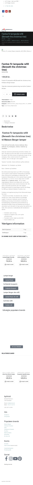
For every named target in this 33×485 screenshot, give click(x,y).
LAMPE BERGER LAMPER (14, 255)
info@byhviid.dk (11, 403)
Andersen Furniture (8, 425)
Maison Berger (19, 103)
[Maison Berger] (23, 330)
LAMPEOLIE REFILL (11, 103)
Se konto (6, 443)
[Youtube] (15, 458)
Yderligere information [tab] (9, 122)
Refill (12, 105)
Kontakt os (6, 414)
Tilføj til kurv (20, 94)
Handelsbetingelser (8, 448)
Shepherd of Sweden (9, 429)
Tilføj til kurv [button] (9, 264)
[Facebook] (3, 11)
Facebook (3, 116)
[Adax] (23, 315)
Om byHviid (7, 416)
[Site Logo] (5, 23)
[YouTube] (6, 11)
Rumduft (15, 105)
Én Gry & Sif (7, 436)
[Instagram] (10, 11)
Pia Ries (6, 431)
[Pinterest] (20, 458)
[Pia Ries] (9, 338)
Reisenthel (6, 434)
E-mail (15, 116)
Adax (5, 427)
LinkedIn (9, 116)
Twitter (6, 116)
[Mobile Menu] (4, 16)
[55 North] (9, 315)
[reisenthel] (23, 338)
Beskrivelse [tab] (7, 121)
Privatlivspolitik (7, 449)
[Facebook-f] (6, 458)
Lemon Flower (7, 105)
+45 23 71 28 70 (11, 404)
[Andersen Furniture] (9, 323)
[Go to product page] (9, 247)
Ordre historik (7, 445)
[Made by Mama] (9, 330)
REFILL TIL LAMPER (27, 103)
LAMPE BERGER (6, 255)
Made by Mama (7, 432)
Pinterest (12, 116)
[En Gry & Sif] (23, 323)
